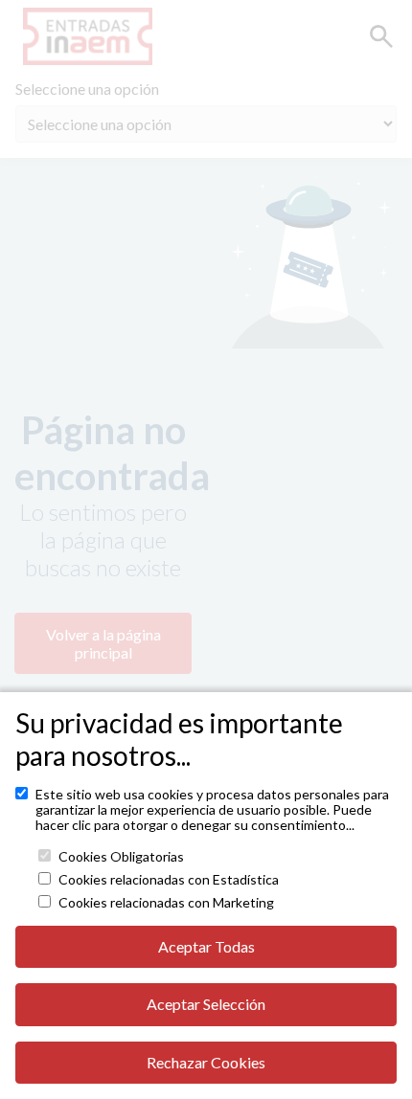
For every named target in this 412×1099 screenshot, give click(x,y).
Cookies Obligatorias (121, 856)
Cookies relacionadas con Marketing (166, 902)
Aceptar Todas (206, 946)
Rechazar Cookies (206, 1062)
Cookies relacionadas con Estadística (168, 879)
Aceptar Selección (206, 1004)
